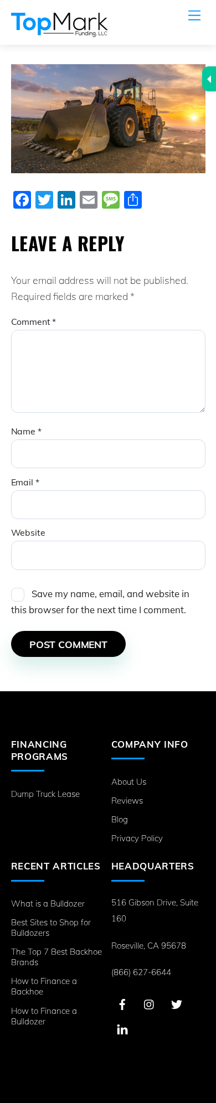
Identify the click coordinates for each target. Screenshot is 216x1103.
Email (25, 482)
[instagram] (149, 1003)
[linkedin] (122, 1028)
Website (28, 532)
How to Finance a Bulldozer (44, 1016)
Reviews (127, 800)
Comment (33, 321)
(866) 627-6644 (141, 972)
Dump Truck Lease (45, 794)
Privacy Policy (137, 838)
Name (26, 431)
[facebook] (122, 1003)
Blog (119, 819)
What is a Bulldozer (48, 903)
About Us (128, 781)
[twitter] (177, 1003)
